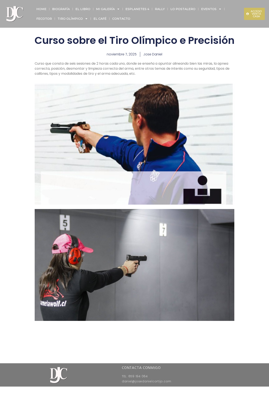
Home (41, 9)
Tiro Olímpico (70, 19)
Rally (160, 9)
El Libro (82, 9)
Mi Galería (105, 9)
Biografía (61, 9)
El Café (100, 19)
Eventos (208, 9)
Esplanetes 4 (137, 9)
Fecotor (44, 19)
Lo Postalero (182, 9)
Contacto (121, 19)
